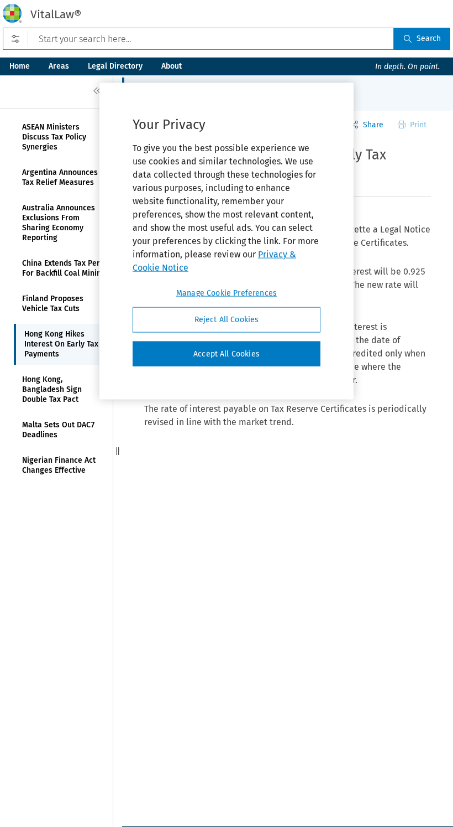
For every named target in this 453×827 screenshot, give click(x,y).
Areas (59, 66)
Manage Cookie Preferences (226, 293)
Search (429, 38)
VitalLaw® (55, 14)
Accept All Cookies (226, 353)
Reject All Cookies (226, 319)
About (171, 66)
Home (19, 66)
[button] (117, 451)
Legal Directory (115, 66)
